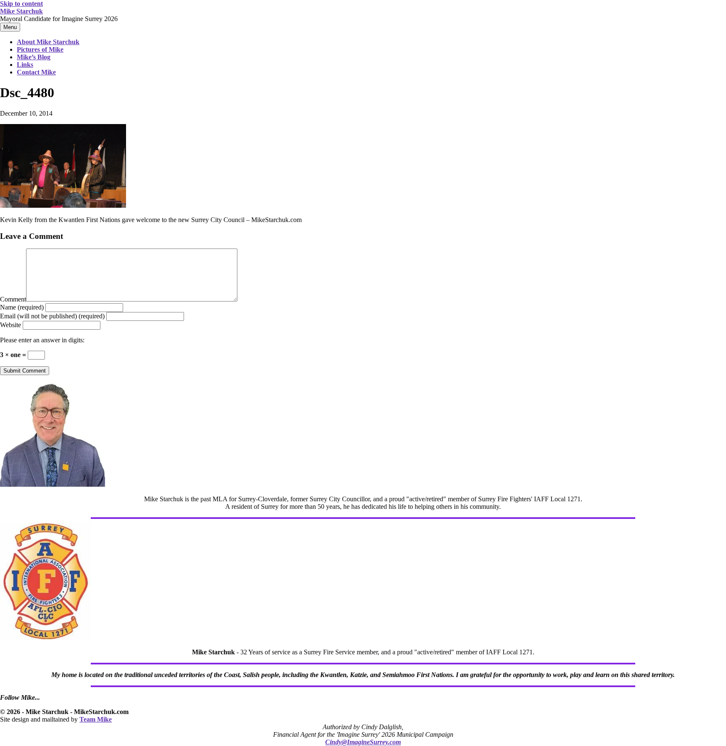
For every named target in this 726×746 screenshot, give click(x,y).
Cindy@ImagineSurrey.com (363, 742)
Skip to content (21, 3)
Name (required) (22, 307)
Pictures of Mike (40, 49)
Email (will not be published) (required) (52, 316)
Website (10, 324)
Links (25, 64)
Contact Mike (36, 72)
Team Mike (95, 719)
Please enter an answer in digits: (42, 340)
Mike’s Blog (33, 57)
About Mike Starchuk (48, 41)
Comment (13, 299)
